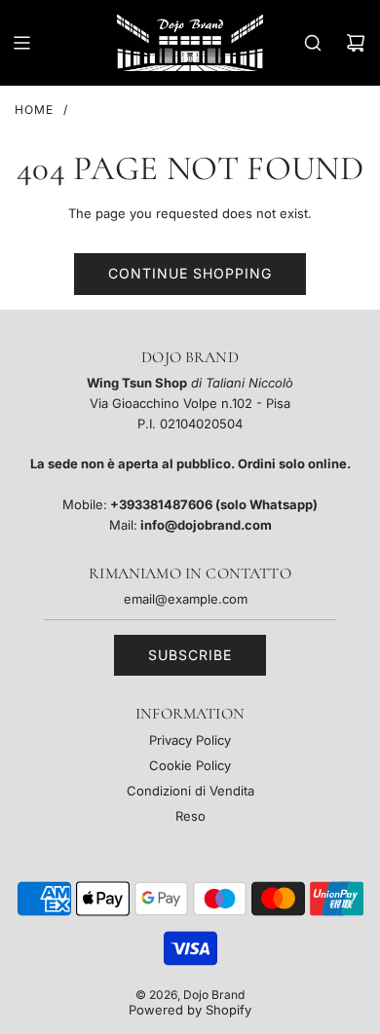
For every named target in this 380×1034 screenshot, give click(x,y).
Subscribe (190, 654)
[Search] (312, 42)
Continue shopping (190, 273)
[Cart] (355, 42)
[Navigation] (21, 42)
